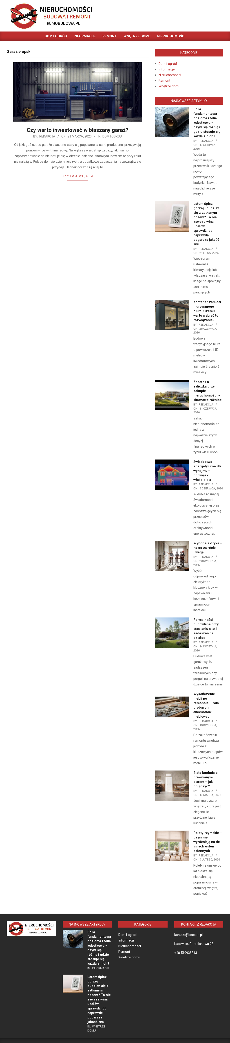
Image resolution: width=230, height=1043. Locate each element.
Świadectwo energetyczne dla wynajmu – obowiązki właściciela (207, 471)
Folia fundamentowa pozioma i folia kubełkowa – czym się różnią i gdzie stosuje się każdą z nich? (206, 122)
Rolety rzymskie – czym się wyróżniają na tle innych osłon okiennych (207, 842)
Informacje (167, 69)
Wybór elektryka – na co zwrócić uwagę (207, 547)
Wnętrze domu (169, 86)
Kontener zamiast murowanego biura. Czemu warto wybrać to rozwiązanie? (207, 311)
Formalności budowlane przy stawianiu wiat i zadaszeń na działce (206, 629)
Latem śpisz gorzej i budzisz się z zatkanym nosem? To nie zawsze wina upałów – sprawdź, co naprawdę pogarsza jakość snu (99, 999)
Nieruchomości (170, 75)
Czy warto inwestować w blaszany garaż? (77, 130)
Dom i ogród (112, 136)
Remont (164, 81)
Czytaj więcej (78, 176)
